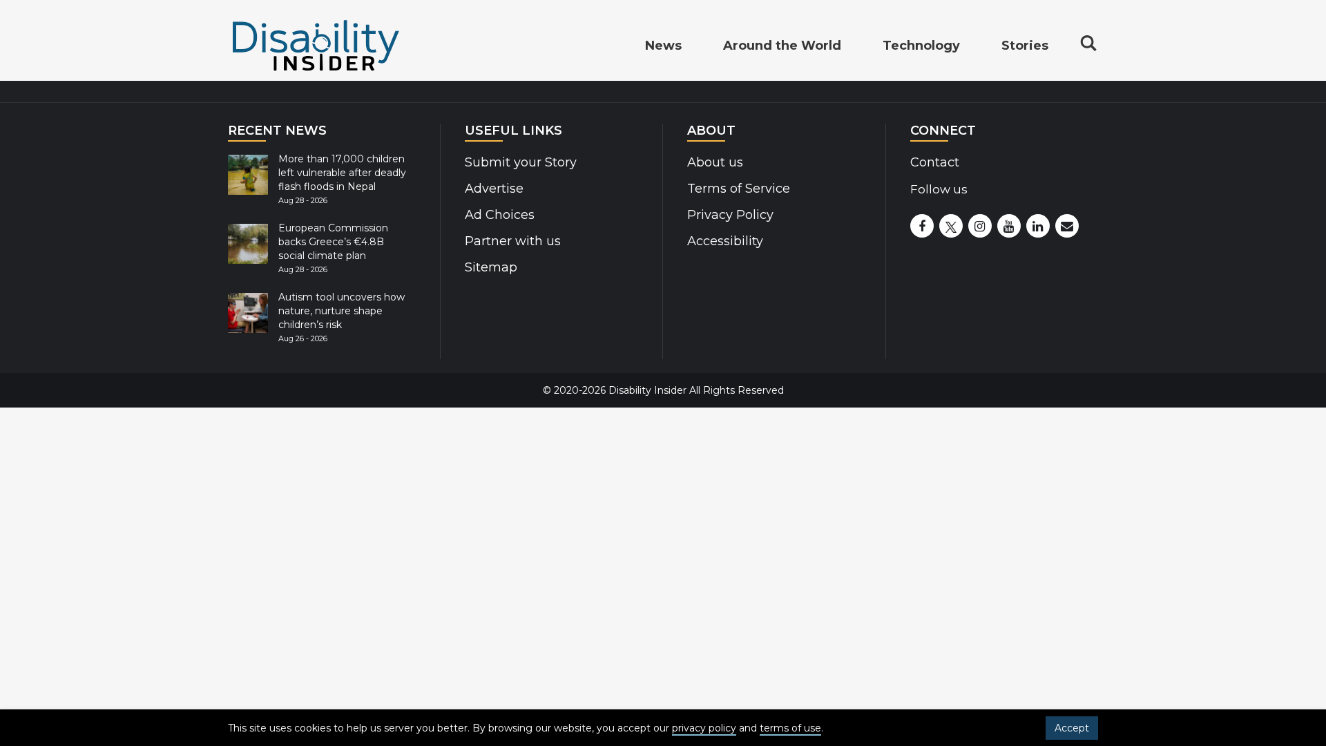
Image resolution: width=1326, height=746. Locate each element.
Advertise (494, 188)
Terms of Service (738, 188)
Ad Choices (500, 214)
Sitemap (491, 267)
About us (715, 162)
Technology (921, 45)
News (663, 45)
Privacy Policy (730, 214)
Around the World (782, 45)
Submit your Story (521, 162)
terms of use (790, 728)
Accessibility (725, 241)
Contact (934, 162)
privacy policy (704, 728)
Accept (1072, 728)
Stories (1024, 45)
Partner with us (513, 241)
